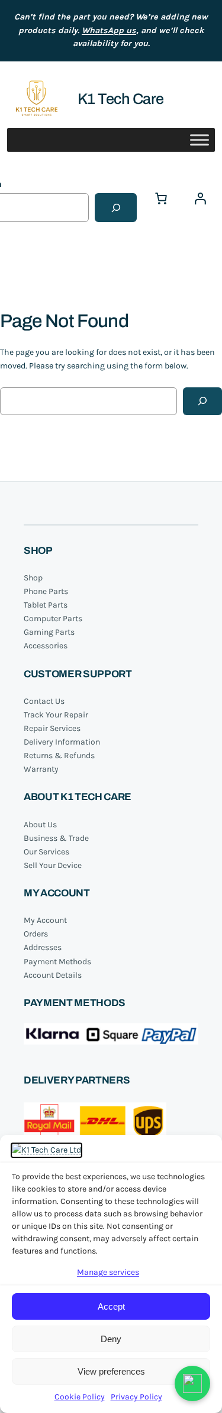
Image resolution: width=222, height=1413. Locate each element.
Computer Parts (53, 619)
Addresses (43, 947)
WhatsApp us (109, 30)
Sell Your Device (53, 865)
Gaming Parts (49, 632)
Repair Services (52, 728)
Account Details (53, 975)
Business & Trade (56, 838)
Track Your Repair (56, 715)
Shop (33, 578)
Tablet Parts (45, 605)
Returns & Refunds (59, 755)
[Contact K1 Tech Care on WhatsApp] (192, 1383)
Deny (111, 1339)
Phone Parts (46, 591)
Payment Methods (57, 962)
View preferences (111, 1371)
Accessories (45, 646)
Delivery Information (62, 742)
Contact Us (44, 701)
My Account (45, 920)
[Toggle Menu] (199, 139)
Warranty (41, 769)
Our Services (46, 852)
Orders (36, 934)
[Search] (116, 207)
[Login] (200, 198)
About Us (40, 825)
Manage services (108, 1272)
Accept (111, 1306)
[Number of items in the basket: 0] (161, 198)
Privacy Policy (136, 1397)
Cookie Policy (79, 1397)
